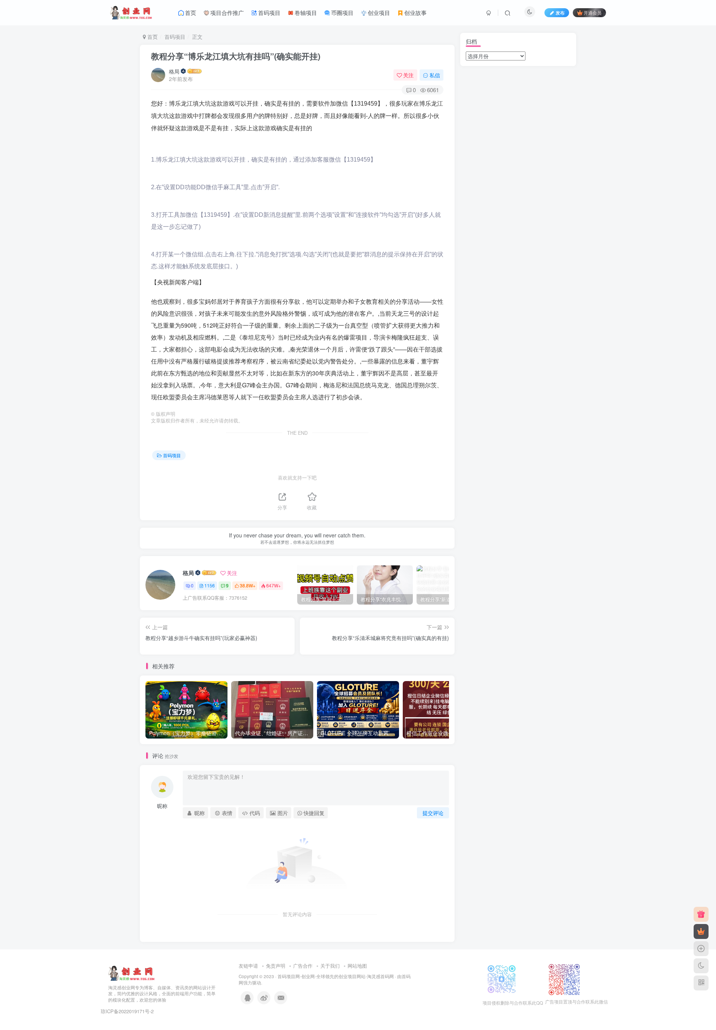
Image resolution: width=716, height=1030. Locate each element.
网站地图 (357, 965)
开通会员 (593, 12)
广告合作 (303, 965)
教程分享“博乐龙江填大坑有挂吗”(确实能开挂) (235, 56)
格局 (174, 71)
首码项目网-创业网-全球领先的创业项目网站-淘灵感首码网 (335, 976)
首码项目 (174, 36)
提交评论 (433, 813)
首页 (152, 36)
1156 (209, 585)
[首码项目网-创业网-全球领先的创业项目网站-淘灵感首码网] (131, 972)
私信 (435, 75)
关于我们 (330, 965)
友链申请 (248, 965)
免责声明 (275, 965)
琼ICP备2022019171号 (125, 1011)
